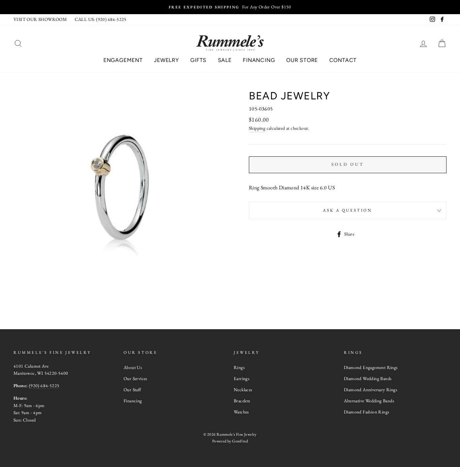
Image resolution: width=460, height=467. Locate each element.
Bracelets (242, 401)
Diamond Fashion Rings (366, 412)
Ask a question (347, 210)
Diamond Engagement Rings (371, 367)
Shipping (257, 128)
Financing (259, 60)
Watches (241, 412)
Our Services (135, 378)
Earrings (241, 378)
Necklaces (243, 389)
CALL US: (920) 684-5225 (101, 19)
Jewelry (166, 60)
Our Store (302, 60)
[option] (230, 7)
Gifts (198, 60)
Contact (343, 60)
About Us (133, 367)
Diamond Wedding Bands (367, 378)
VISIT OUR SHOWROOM (40, 19)
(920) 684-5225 (44, 385)
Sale (225, 60)
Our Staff (132, 389)
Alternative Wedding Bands (369, 401)
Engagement (123, 60)
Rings (239, 367)
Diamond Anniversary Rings (370, 389)
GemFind (240, 441)
